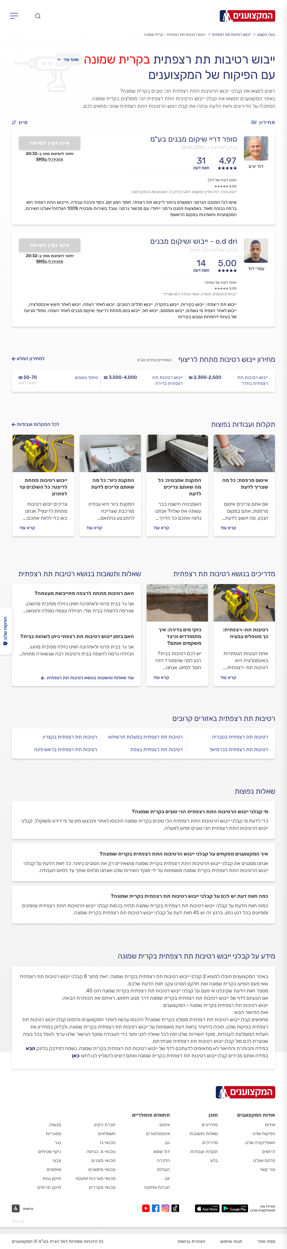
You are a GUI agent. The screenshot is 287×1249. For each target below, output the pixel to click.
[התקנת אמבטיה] (177, 456)
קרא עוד (228, 527)
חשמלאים (106, 1133)
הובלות (163, 1169)
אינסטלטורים (158, 1133)
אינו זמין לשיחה (50, 143)
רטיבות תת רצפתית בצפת (156, 749)
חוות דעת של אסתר (220, 282)
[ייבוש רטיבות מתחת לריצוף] (43, 456)
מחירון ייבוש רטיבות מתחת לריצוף (226, 359)
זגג (167, 1178)
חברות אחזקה (157, 1187)
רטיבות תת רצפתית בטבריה (240, 737)
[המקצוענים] (247, 16)
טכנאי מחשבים (101, 1169)
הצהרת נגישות (191, 1241)
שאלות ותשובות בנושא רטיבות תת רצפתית (79, 574)
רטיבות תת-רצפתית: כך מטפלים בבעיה (245, 633)
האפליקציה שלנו (260, 1142)
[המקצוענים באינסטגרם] (167, 1208)
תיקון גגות (52, 1178)
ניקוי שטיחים (49, 1151)
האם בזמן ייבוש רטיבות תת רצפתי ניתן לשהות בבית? (77, 636)
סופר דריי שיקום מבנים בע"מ (193, 139)
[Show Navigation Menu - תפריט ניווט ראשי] (16, 16)
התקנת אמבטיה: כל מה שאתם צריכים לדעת (179, 487)
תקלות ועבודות (204, 1151)
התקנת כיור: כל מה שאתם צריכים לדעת (112, 483)
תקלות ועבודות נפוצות (243, 424)
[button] (22, 122)
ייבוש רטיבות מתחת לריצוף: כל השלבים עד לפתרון (43, 487)
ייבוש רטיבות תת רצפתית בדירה (167, 380)
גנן (167, 1142)
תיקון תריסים (49, 1187)
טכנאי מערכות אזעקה (95, 1178)
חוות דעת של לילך (222, 180)
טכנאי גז (107, 1142)
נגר (58, 1142)
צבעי (56, 1160)
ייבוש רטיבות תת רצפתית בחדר (252, 380)
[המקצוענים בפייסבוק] (157, 1208)
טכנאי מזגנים (103, 1160)
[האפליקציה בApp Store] (207, 1208)
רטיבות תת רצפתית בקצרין (70, 737)
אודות (270, 1124)
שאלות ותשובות (203, 1133)
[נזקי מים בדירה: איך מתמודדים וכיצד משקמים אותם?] (177, 605)
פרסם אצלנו (264, 1160)
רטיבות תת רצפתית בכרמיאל (238, 749)
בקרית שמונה (117, 59)
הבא (30, 1048)
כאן (76, 1056)
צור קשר (267, 1169)
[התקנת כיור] (110, 456)
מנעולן (55, 1124)
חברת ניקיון (104, 1124)
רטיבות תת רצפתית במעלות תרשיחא (145, 737)
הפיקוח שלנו (264, 1133)
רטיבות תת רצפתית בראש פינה (65, 749)
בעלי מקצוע (266, 34)
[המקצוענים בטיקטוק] (175, 1208)
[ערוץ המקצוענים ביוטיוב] (147, 1208)
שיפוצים (54, 1169)
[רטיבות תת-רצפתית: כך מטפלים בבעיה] (244, 605)
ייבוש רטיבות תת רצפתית (231, 34)
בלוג (214, 1160)
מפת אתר (266, 1241)
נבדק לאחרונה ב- (209, 147)
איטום (164, 1124)
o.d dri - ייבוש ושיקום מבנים (193, 241)
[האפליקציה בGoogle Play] (235, 1208)
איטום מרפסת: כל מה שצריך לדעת (245, 483)
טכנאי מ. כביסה (101, 1151)
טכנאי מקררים (102, 1187)
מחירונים (210, 1124)
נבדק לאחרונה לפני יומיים (213, 249)
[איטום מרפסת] (244, 456)
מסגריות (53, 1133)
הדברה (163, 1160)
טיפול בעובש (86, 377)
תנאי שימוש (231, 1241)
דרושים (268, 1151)
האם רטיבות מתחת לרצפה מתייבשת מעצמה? (84, 593)
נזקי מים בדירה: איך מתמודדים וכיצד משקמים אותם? (180, 636)
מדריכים (210, 1142)
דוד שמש (162, 1151)
